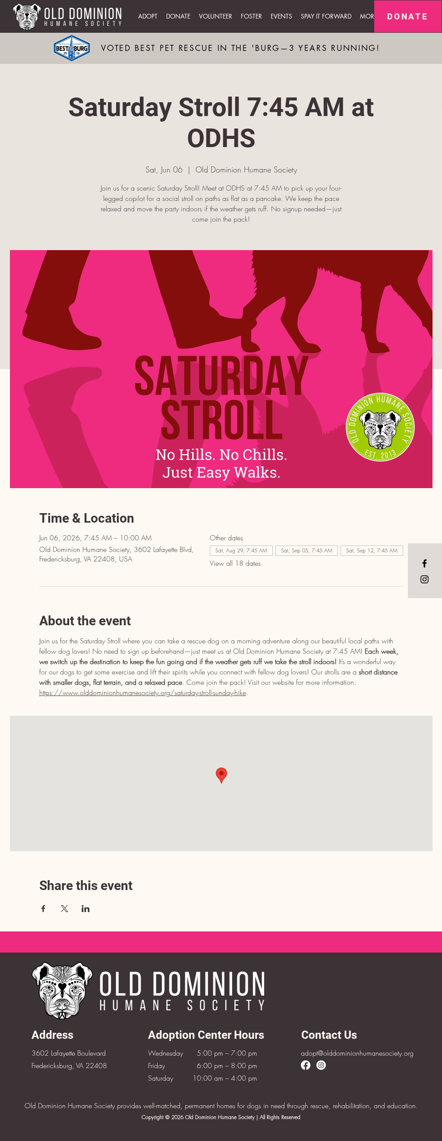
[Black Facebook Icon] (424, 563)
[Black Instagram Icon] (424, 579)
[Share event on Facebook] (43, 908)
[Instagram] (321, 1065)
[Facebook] (305, 1065)
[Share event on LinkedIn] (86, 908)
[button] (281, 16)
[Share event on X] (64, 908)
